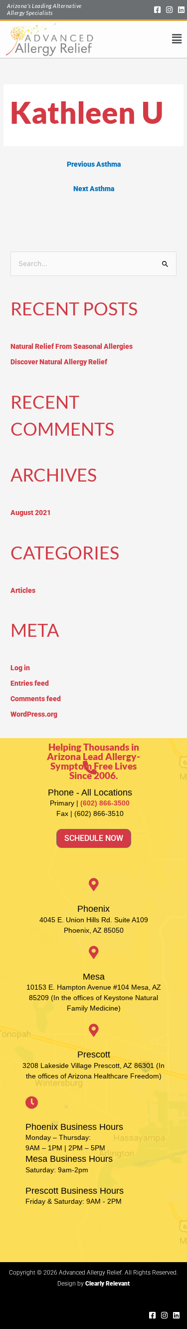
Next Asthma (93, 189)
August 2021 (30, 513)
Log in (20, 668)
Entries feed (29, 683)
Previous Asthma (94, 164)
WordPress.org (33, 714)
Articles (22, 590)
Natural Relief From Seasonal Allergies (71, 346)
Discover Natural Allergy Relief (58, 362)
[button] (138, 39)
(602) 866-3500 (105, 803)
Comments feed (35, 699)
